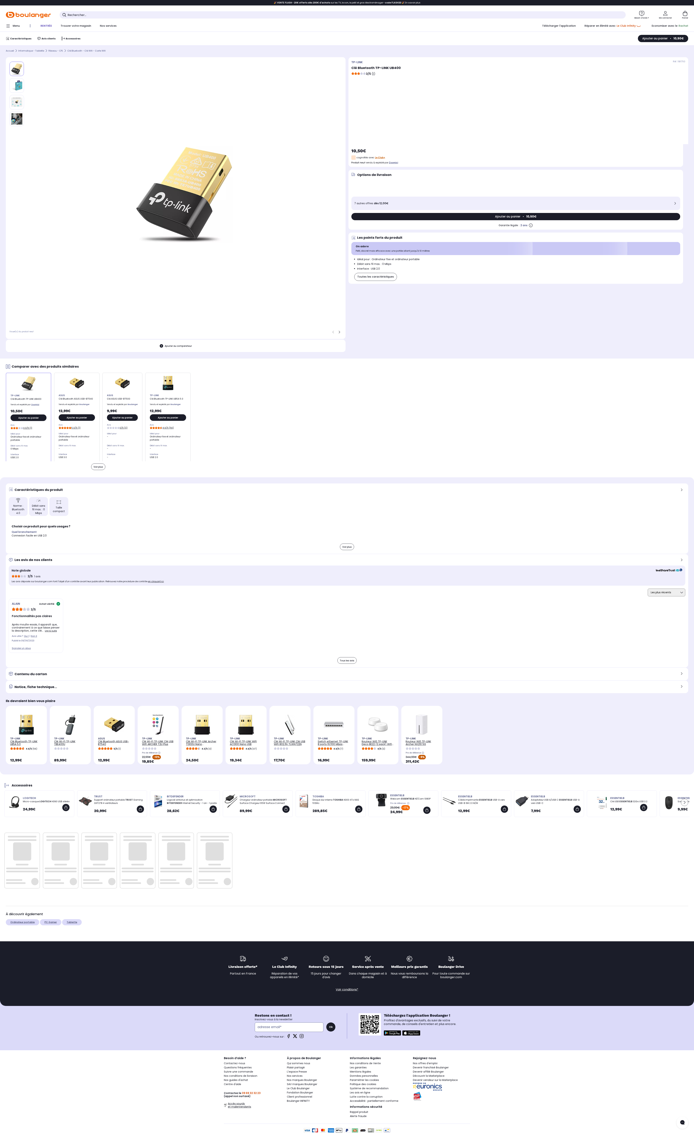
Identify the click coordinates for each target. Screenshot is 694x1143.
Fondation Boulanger (300, 1092)
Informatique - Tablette (31, 50)
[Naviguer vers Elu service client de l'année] (441, 1096)
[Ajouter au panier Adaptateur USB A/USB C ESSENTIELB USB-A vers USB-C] (577, 809)
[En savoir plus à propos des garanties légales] (531, 225)
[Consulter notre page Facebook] (288, 1037)
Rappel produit (359, 1112)
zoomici (393, 162)
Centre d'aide (232, 1084)
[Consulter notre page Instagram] (301, 1037)
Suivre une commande (238, 1071)
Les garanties (358, 1067)
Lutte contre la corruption (366, 1097)
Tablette (72, 922)
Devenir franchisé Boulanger (431, 1067)
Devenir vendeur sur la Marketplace (435, 1080)
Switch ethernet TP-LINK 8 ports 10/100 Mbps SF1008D (333, 744)
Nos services (295, 1076)
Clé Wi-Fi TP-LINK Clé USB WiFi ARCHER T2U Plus (157, 743)
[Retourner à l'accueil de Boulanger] (28, 15)
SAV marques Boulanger (302, 1084)
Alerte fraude (358, 1116)
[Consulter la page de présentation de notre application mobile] (392, 1033)
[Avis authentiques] (667, 570)
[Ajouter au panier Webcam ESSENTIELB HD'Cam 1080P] (427, 810)
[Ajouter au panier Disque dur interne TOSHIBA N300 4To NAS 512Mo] (358, 809)
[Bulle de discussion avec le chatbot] (682, 1122)
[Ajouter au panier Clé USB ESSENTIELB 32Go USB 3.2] (643, 807)
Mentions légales (360, 1071)
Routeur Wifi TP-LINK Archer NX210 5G (418, 743)
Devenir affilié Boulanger (428, 1071)
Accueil (10, 50)
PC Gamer (50, 922)
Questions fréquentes (238, 1067)
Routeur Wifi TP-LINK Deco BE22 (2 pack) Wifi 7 (377, 744)
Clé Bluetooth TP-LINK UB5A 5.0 (23, 743)
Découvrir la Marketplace (429, 1076)
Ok (331, 1027)
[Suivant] (339, 332)
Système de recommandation (369, 1088)
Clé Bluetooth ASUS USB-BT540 (113, 743)
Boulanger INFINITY (298, 1101)
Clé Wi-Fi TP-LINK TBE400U (64, 743)
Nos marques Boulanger (302, 1080)
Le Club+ (380, 157)
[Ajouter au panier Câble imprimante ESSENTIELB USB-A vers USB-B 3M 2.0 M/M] (504, 809)
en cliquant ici (156, 581)
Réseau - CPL (55, 50)
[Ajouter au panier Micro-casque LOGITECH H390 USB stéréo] (66, 807)
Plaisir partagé (296, 1067)
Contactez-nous (234, 1063)
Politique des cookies (363, 1084)
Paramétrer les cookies (364, 1080)
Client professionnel (299, 1097)
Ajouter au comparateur (178, 346)
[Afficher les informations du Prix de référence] (159, 753)
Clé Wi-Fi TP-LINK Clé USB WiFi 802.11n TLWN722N (289, 743)
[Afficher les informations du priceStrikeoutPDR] (408, 803)
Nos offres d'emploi (425, 1063)
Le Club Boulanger (298, 1088)
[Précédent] (333, 332)
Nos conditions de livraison (240, 1076)
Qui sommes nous (298, 1063)
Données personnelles (364, 1076)
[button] (684, 802)
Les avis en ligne (360, 1092)
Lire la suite (51, 630)
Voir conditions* (347, 989)
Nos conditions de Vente (365, 1063)
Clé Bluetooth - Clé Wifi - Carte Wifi (86, 50)
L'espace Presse (297, 1071)
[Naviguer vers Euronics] (441, 1087)
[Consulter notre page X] (295, 1037)
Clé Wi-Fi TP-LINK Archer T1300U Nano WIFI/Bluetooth (201, 744)
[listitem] (17, 85)
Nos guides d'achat (236, 1080)
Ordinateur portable (22, 922)
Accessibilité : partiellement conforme (374, 1101)
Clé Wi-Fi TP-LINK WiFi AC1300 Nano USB (243, 743)
